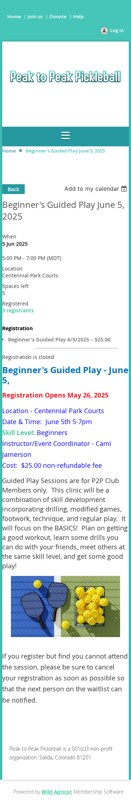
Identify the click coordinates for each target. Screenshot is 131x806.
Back (13, 189)
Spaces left (15, 286)
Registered (15, 303)
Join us (35, 16)
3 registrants (18, 310)
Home (14, 16)
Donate (57, 16)
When (9, 236)
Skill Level (17, 432)
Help (78, 16)
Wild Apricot (56, 791)
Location (12, 268)
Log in (117, 30)
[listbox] (96, 188)
